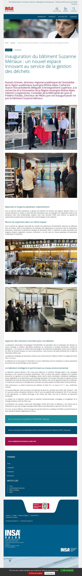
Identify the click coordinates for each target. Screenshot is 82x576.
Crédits (14, 515)
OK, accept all (68, 570)
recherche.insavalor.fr (26, 521)
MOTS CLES (12, 480)
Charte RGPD (34, 515)
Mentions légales (23, 515)
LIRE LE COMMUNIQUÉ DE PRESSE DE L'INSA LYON (22, 441)
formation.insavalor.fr (12, 521)
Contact (73, 17)
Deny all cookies (36, 573)
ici (48, 419)
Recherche (10, 476)
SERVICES (52, 17)
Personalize (49, 573)
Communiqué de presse (17, 488)
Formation (10, 472)
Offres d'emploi (14, 490)
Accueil (6, 43)
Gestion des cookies (11, 517)
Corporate (10, 468)
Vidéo (11, 492)
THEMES (11, 457)
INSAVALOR (42, 17)
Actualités (62, 17)
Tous (8, 463)
